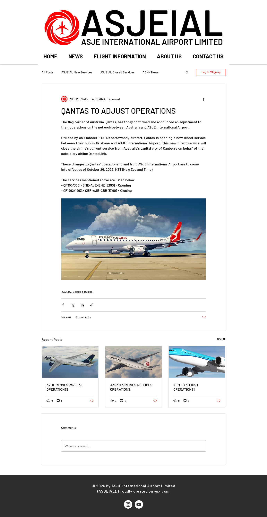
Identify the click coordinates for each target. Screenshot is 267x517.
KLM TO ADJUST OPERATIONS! (185, 387)
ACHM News (150, 72)
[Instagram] (128, 504)
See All (221, 339)
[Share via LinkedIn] (82, 305)
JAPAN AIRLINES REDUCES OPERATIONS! (131, 387)
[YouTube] (139, 504)
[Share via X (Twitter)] (72, 305)
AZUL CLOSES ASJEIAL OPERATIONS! (65, 387)
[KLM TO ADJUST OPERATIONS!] (197, 362)
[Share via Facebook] (63, 305)
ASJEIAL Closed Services (117, 72)
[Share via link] (92, 305)
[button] (119, 56)
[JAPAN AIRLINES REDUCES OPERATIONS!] (133, 362)
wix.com (162, 491)
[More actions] (203, 99)
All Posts (48, 72)
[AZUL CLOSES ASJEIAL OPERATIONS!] (70, 362)
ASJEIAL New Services (76, 72)
